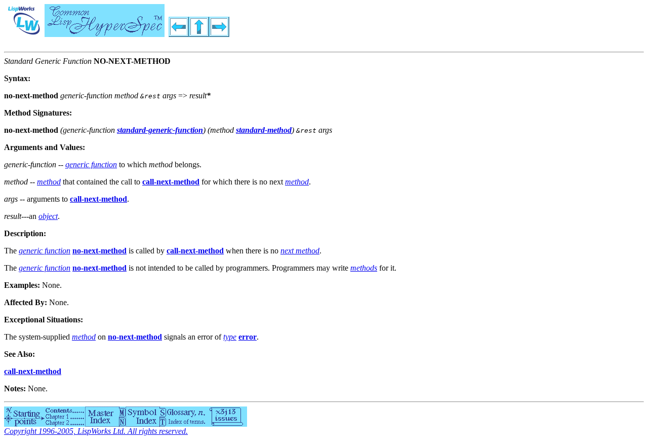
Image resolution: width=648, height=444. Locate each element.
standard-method (264, 130)
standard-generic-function (160, 130)
